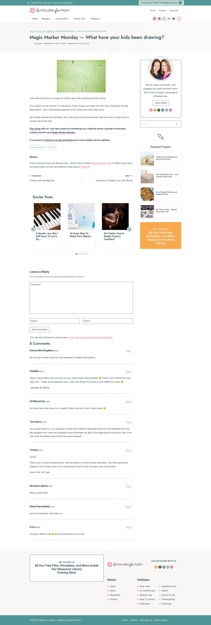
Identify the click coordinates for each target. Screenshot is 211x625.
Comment (36, 284)
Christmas (167, 603)
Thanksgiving (168, 599)
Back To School (147, 599)
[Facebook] (159, 19)
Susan (39, 43)
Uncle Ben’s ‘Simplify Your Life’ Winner (114, 178)
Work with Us (146, 620)
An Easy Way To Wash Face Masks (80, 235)
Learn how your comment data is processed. (91, 337)
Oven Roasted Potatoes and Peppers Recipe (166, 193)
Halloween (145, 603)
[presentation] (47, 216)
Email (87, 321)
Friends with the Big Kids (42, 178)
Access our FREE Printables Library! (159, 2)
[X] (164, 19)
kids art (51, 147)
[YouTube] (174, 19)
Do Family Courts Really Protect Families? (114, 236)
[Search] (177, 124)
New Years (145, 586)
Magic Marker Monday (63, 132)
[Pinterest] (154, 19)
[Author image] (31, 43)
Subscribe (173, 10)
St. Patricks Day (147, 590)
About (152, 10)
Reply (128, 351)
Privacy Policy (161, 620)
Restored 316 (74, 620)
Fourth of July (168, 595)
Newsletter (115, 595)
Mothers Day (146, 595)
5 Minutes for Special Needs (58, 140)
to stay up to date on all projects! (52, 3)
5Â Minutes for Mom (101, 163)
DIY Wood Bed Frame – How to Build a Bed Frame (167, 175)
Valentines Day (169, 586)
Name (34, 321)
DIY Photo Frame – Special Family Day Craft (166, 210)
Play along (35, 128)
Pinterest (85, 167)
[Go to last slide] (33, 229)
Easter (165, 590)
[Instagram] (169, 19)
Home (35, 18)
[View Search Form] (179, 19)
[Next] (129, 229)
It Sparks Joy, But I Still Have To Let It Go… (47, 236)
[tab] (76, 254)
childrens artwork (38, 147)
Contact (162, 10)
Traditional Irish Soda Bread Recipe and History (166, 158)
